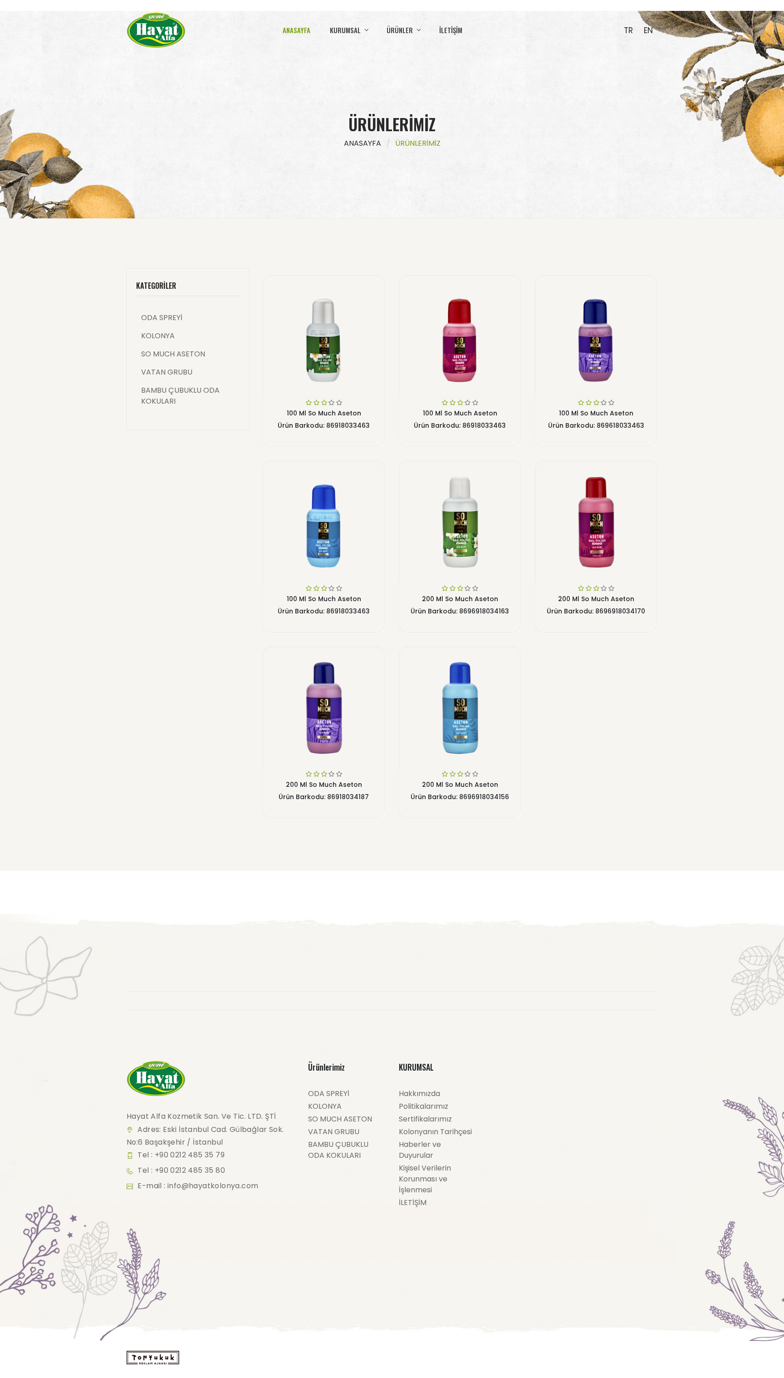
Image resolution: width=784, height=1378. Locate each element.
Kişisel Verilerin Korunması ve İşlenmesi (425, 1179)
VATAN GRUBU (166, 372)
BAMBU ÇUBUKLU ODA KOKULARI (180, 395)
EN (648, 30)
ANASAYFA (296, 30)
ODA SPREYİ (161, 317)
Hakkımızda (419, 1093)
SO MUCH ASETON (173, 354)
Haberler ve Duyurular (420, 1150)
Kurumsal (346, 30)
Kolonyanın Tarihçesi (435, 1131)
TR (628, 30)
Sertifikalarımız (425, 1119)
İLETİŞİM (450, 30)
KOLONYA (158, 336)
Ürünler (401, 30)
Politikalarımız (423, 1106)
